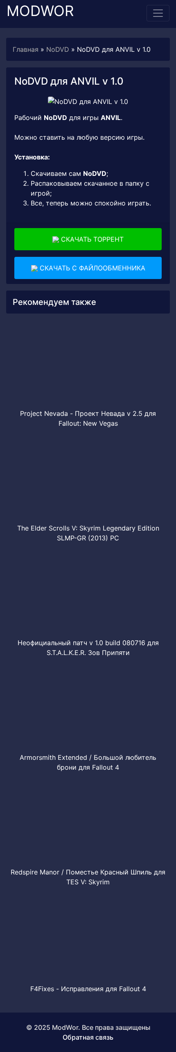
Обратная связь (88, 1037)
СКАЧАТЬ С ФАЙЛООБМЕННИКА (91, 268)
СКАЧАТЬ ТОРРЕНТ (91, 239)
